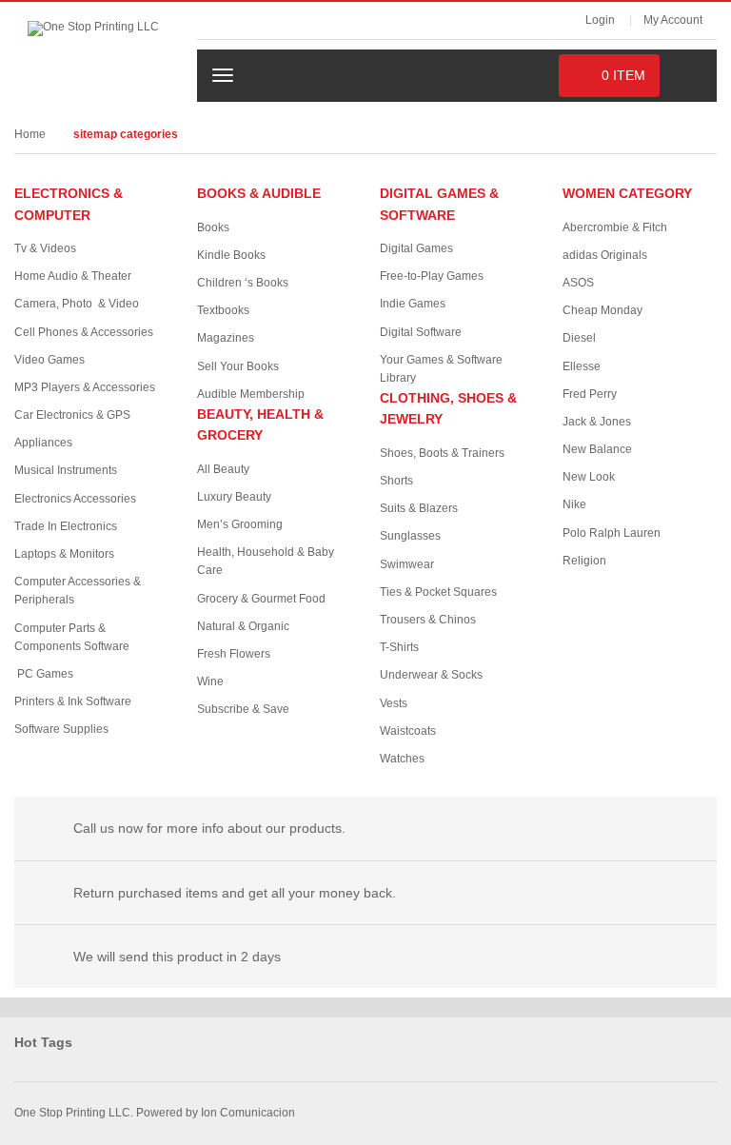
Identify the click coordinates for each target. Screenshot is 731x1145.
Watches (402, 758)
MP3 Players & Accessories (84, 387)
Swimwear (407, 564)
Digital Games (416, 248)
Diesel (579, 338)
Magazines (225, 338)
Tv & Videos (45, 248)
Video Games (49, 359)
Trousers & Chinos (428, 619)
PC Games (45, 674)
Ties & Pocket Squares (438, 592)
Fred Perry (590, 394)
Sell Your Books (238, 366)
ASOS (578, 282)
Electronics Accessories (75, 498)
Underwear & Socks (431, 674)
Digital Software (421, 332)
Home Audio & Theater (72, 276)
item (623, 75)
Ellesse (582, 366)
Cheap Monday (602, 310)
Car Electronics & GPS (72, 415)
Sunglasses (410, 536)
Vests (393, 703)
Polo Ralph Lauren (612, 533)
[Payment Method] (561, 1110)
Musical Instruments (65, 470)
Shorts (396, 480)
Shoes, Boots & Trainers (442, 453)
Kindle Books (231, 255)
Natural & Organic (243, 626)
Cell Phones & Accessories (83, 332)
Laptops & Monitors (64, 554)
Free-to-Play (432, 276)
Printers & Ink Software (72, 701)
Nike (574, 504)
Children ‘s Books (242, 282)
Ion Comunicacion (246, 1112)
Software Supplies (61, 729)
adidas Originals (605, 255)
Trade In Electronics (65, 526)
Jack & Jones (597, 421)
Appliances (43, 442)
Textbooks (223, 310)
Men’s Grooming (240, 524)
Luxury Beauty (234, 496)
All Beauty (223, 469)
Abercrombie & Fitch (615, 227)
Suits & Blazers (419, 508)
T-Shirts (399, 647)
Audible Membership (251, 394)
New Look (589, 477)
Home (30, 134)
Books (213, 227)
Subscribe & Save (243, 709)
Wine (210, 681)
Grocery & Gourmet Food (261, 598)
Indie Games (412, 303)
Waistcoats (408, 731)
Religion (584, 560)
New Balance (597, 449)
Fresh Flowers (233, 654)
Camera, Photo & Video (76, 303)
